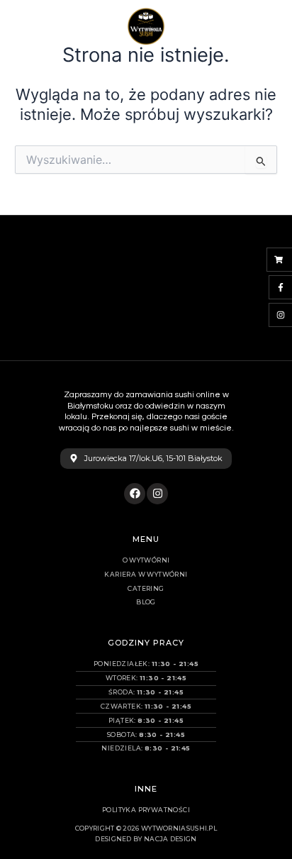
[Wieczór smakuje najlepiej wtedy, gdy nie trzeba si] (35, 286)
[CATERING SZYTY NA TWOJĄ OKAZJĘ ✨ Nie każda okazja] (256, 244)
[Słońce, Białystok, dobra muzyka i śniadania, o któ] (256, 286)
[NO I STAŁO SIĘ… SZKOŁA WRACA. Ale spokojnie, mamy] (35, 244)
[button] (270, 27)
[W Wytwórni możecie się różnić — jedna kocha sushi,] (182, 244)
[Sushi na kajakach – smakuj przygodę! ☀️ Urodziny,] (182, 286)
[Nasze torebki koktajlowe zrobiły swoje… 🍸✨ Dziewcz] (109, 286)
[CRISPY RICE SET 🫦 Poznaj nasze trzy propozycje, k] (109, 244)
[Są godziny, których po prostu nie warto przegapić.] (35, 329)
